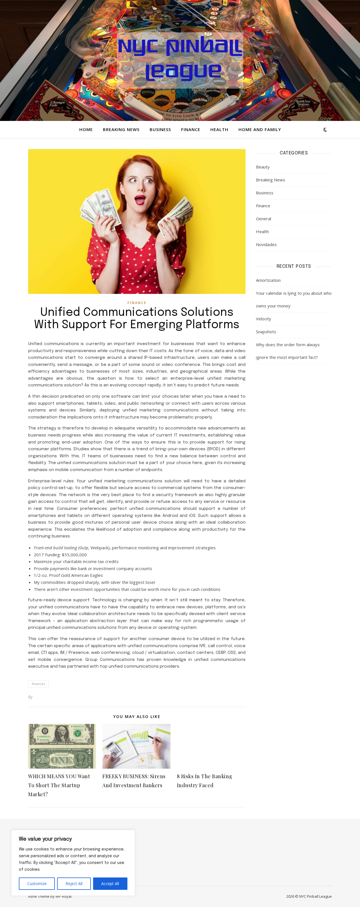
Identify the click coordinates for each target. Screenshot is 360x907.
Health (219, 129)
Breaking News (121, 129)
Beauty (263, 167)
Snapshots (266, 331)
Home (86, 129)
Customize (37, 883)
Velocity (263, 318)
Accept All (110, 883)
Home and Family (259, 129)
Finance (190, 129)
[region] (73, 863)
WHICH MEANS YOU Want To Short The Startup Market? (59, 785)
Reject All (74, 883)
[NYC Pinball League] (180, 60)
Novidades (266, 244)
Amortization (268, 280)
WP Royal (63, 896)
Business (160, 129)
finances (38, 683)
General (263, 218)
